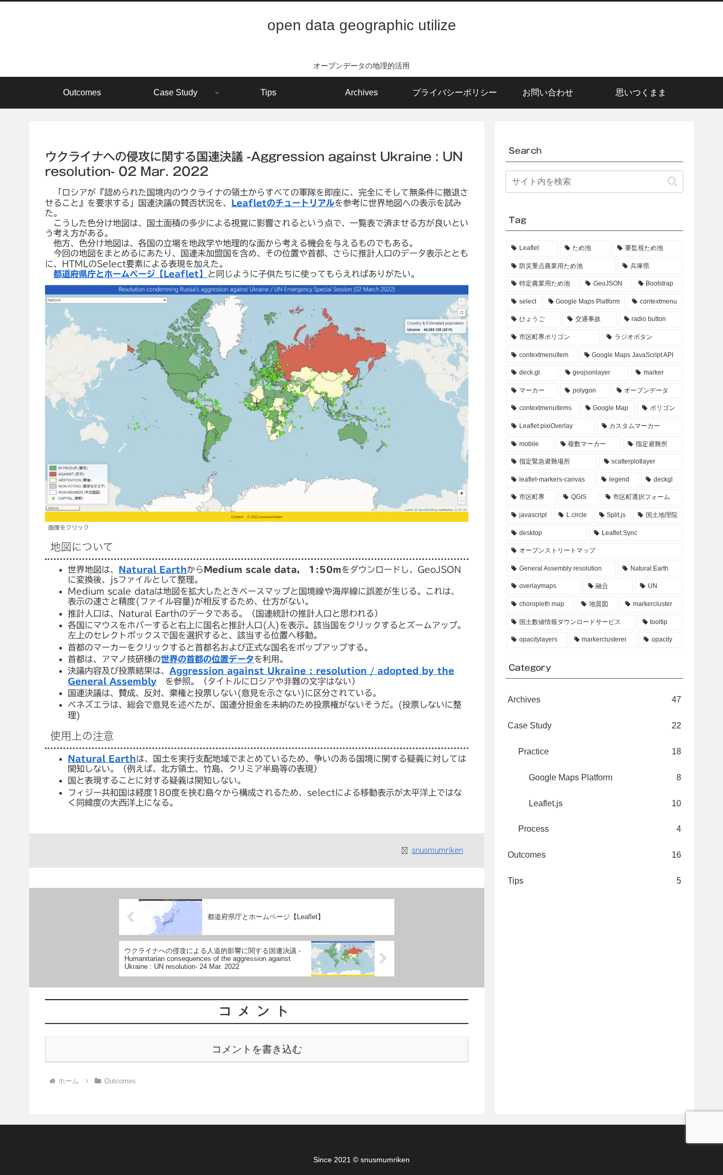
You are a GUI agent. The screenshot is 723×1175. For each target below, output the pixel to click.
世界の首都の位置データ (207, 659)
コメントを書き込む (257, 1049)
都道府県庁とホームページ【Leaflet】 (130, 274)
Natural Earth (153, 569)
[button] (672, 181)
